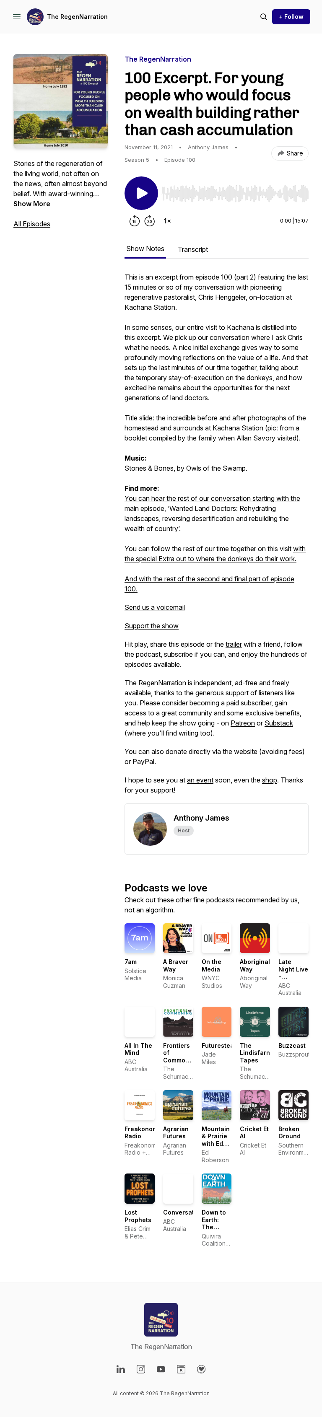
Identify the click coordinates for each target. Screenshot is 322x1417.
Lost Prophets (138, 1216)
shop (269, 780)
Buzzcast (292, 1045)
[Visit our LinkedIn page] (121, 1369)
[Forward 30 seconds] (150, 221)
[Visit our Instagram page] (141, 1369)
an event (200, 780)
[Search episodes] (263, 17)
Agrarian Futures (176, 1132)
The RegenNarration (77, 16)
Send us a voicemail (155, 607)
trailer (234, 644)
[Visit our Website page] (181, 1369)
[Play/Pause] (141, 193)
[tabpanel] (217, 537)
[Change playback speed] (167, 221)
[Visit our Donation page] (201, 1369)
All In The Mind (138, 1049)
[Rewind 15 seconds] (134, 221)
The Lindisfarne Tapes (257, 1053)
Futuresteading (224, 1045)
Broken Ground (289, 1132)
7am (131, 961)
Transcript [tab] (193, 249)
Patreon (243, 723)
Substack (279, 723)
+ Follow (291, 16)
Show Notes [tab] (145, 248)
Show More (31, 203)
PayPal (143, 761)
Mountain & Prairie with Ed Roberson (216, 1140)
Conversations (185, 1212)
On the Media (211, 965)
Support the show (152, 626)
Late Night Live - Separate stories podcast (293, 980)
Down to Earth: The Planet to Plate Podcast (215, 1231)
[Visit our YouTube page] (161, 1369)
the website (240, 751)
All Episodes (31, 224)
